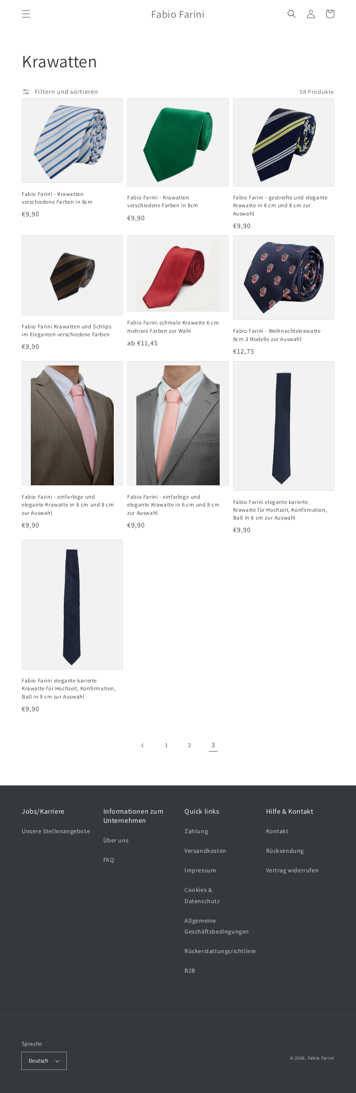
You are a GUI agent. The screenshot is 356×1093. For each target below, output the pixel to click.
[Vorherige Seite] (142, 745)
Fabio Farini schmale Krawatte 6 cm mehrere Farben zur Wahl (173, 326)
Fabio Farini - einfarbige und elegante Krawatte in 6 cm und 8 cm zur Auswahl (68, 504)
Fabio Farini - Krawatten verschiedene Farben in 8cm (57, 197)
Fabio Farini (321, 1058)
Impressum (200, 870)
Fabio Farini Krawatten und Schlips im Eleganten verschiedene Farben (66, 330)
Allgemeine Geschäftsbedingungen (217, 926)
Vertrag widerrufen (292, 870)
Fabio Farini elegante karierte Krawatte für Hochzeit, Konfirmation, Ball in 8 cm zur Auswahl (69, 688)
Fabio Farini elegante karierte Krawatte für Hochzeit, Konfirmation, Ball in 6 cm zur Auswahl (280, 509)
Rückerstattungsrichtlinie (220, 951)
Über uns (116, 840)
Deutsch (39, 1060)
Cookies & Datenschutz (202, 895)
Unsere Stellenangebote (56, 831)
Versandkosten (206, 851)
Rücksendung (285, 851)
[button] (26, 13)
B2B (190, 970)
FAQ (108, 860)
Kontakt (277, 831)
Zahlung (196, 831)
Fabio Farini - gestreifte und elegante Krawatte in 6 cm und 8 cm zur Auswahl (280, 205)
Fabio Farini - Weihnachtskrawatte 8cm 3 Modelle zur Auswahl (277, 334)
